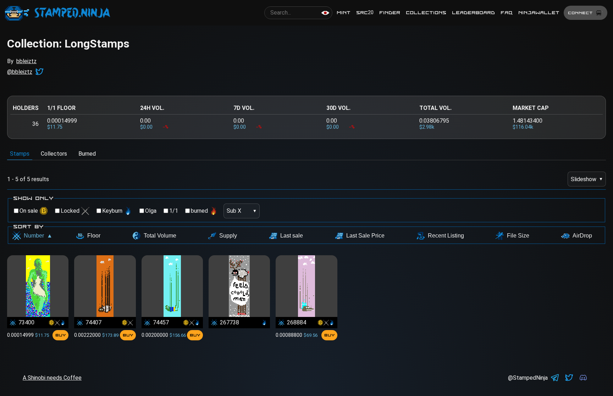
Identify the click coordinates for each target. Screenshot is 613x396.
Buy (60, 335)
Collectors (54, 153)
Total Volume (160, 236)
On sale (29, 210)
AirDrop (582, 236)
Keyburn (112, 210)
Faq (507, 12)
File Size (518, 236)
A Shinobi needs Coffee (52, 377)
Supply (228, 236)
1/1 (173, 210)
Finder (389, 12)
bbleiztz (26, 61)
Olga (150, 210)
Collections (426, 12)
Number (38, 236)
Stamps (19, 153)
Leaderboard (473, 12)
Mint (343, 12)
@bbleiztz (19, 71)
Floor (93, 236)
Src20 (365, 12)
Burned (87, 153)
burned (199, 210)
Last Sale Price (365, 236)
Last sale (291, 236)
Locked (70, 210)
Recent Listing (446, 236)
